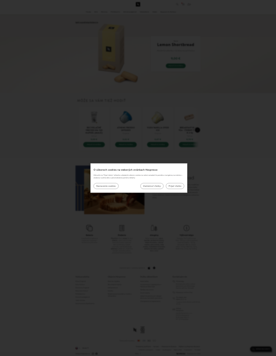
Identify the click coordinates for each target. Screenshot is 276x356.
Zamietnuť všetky (152, 186)
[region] (138, 178)
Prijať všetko (175, 186)
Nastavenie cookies (106, 186)
